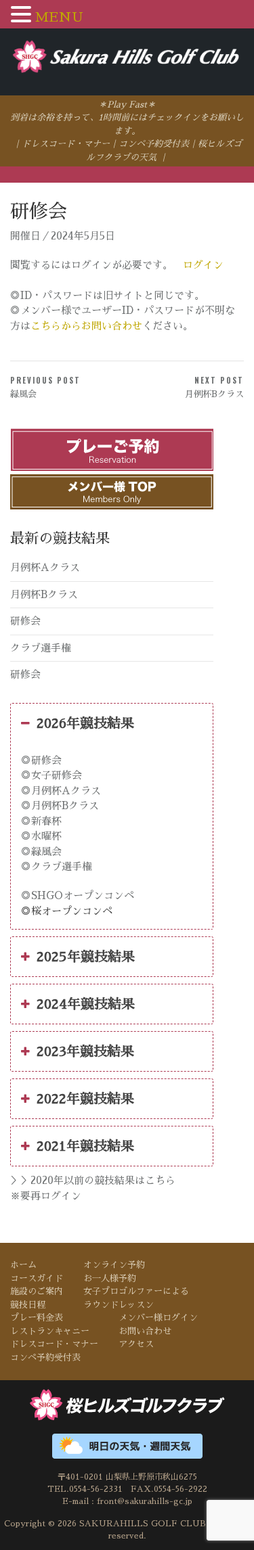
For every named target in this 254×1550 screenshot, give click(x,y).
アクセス (136, 1344)
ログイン (203, 264)
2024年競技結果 (86, 1004)
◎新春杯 (41, 821)
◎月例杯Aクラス (61, 790)
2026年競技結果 (85, 723)
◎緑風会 (41, 851)
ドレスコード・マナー (66, 143)
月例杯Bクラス (44, 594)
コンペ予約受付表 (154, 143)
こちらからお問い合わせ (86, 326)
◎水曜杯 (41, 836)
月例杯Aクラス (45, 567)
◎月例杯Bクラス (60, 805)
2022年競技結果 (85, 1098)
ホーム (23, 1264)
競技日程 (27, 1304)
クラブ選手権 (40, 648)
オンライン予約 (114, 1264)
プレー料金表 (36, 1317)
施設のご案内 (36, 1291)
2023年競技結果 (85, 1051)
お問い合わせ (145, 1331)
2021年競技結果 (85, 1146)
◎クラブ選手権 (56, 866)
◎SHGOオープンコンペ (77, 895)
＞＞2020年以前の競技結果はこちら (92, 1180)
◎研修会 (41, 760)
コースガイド (36, 1278)
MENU (59, 17)
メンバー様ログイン (158, 1317)
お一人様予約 (109, 1278)
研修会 (25, 621)
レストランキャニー (49, 1331)
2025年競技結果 (86, 956)
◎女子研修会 (51, 775)
